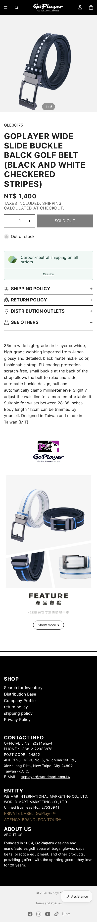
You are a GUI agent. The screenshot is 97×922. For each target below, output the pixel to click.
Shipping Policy (30, 288)
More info (48, 274)
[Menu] (5, 7)
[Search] (16, 7)
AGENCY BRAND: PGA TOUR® (32, 819)
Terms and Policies (49, 903)
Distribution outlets (38, 311)
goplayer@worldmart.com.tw (45, 777)
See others (25, 322)
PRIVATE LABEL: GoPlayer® (30, 813)
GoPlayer (54, 893)
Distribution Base (20, 694)
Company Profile (20, 700)
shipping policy (18, 713)
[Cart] (91, 7)
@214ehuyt (42, 743)
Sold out (65, 220)
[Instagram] (39, 914)
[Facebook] (30, 914)
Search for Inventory (23, 687)
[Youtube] (48, 914)
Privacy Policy (17, 719)
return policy (29, 299)
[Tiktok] (56, 914)
